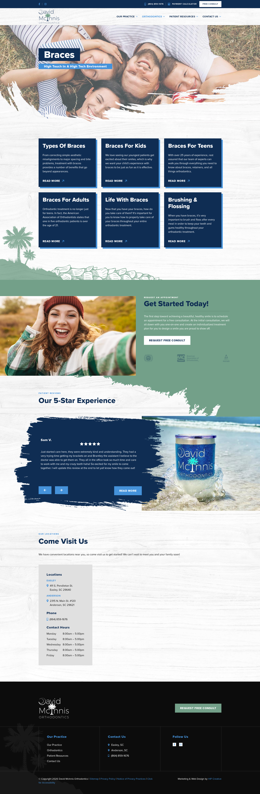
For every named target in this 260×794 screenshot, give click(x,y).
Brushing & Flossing (182, 202)
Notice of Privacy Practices (131, 779)
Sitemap (94, 779)
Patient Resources (182, 16)
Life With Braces (126, 199)
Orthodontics (152, 16)
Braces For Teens (190, 146)
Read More (51, 181)
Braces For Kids (125, 146)
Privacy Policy (107, 779)
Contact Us (210, 16)
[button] (45, 490)
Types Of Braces (64, 146)
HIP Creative (214, 779)
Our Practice (126, 16)
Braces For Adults (66, 199)
